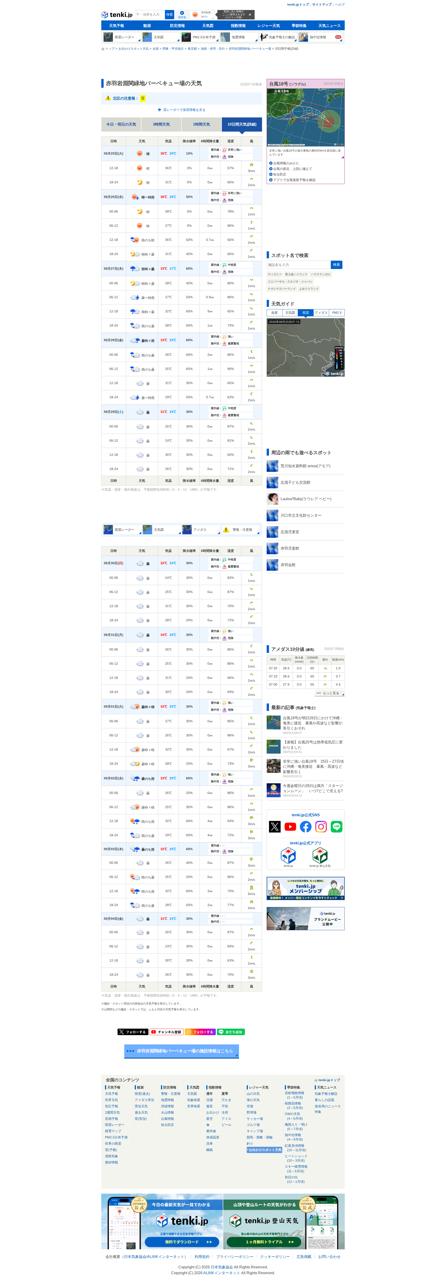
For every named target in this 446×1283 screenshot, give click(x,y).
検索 (169, 14)
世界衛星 (193, 1106)
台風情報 (167, 1119)
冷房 (225, 1112)
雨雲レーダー (115, 1125)
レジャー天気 (269, 26)
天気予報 (116, 26)
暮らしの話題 (324, 1100)
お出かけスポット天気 (265, 1150)
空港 (250, 1106)
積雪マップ (113, 1131)
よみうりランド (309, 288)
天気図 (207, 26)
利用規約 (202, 1257)
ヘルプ (340, 4)
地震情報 (167, 1100)
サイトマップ (322, 4)
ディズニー (275, 274)
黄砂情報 (111, 1162)
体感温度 (212, 1137)
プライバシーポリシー (234, 1257)
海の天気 (253, 1100)
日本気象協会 (135, 1257)
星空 (209, 1119)
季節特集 (299, 26)
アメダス (321, 312)
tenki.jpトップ (298, 4)
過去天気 (141, 1112)
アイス (226, 1119)
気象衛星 (193, 1100)
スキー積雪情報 (296, 1169)
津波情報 (167, 1106)
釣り (250, 1143)
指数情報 (238, 26)
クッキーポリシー (275, 1257)
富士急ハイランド (296, 274)
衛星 (274, 312)
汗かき (226, 1100)
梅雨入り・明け (296, 1127)
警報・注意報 (170, 1093)
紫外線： (226, 150)
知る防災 (279, 174)
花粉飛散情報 (294, 1095)
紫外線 (211, 1131)
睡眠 (209, 1150)
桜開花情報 (294, 1106)
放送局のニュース (328, 1106)
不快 (225, 1106)
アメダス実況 (144, 1100)
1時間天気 (201, 124)
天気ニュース (329, 26)
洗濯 (209, 1100)
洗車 (209, 1143)
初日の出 (295, 1179)
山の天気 (253, 1093)
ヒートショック (296, 1158)
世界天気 (111, 1100)
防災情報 (177, 26)
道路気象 (111, 1156)
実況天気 (141, 1106)
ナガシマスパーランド (282, 288)
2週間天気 (112, 1112)
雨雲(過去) (142, 1093)
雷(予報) (111, 1150)
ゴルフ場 (253, 1125)
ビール (226, 1125)
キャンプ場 (255, 1131)
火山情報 (167, 1112)
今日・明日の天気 (121, 124)
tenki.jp (117, 16)
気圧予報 (111, 1106)
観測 (147, 26)
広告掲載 (304, 1257)
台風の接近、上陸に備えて (292, 168)
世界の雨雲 (113, 1143)
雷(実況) (141, 1119)
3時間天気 (161, 124)
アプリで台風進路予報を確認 (294, 179)
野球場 (251, 1112)
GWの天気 (294, 1116)
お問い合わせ (329, 1257)
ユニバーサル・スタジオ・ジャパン (290, 281)
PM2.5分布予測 (116, 1137)
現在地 (182, 17)
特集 (318, 1112)
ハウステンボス (321, 274)
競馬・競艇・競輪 (260, 1137)
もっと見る (331, 693)
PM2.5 (337, 312)
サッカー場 (255, 1119)
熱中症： (222, 157)
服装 (209, 1106)
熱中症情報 (294, 1137)
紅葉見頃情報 (295, 1148)
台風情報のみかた (286, 163)
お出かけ (212, 1112)
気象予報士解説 (326, 1093)
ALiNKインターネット (165, 1257)
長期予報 (111, 1119)
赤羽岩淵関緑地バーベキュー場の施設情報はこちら (185, 1051)
